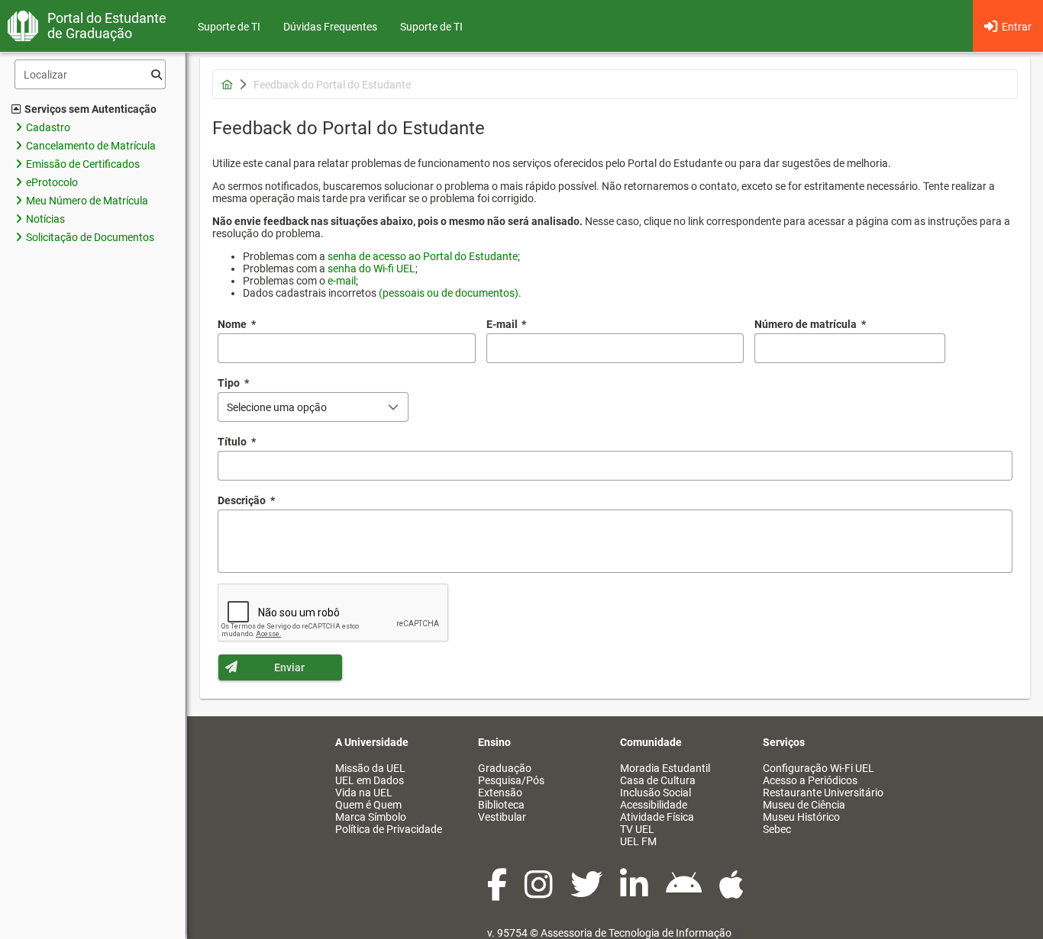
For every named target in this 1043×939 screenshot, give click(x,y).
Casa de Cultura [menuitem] (658, 780)
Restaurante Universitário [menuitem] (823, 792)
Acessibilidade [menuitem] (653, 805)
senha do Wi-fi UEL (371, 268)
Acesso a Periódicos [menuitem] (810, 780)
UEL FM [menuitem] (638, 841)
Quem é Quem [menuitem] (368, 805)
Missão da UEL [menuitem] (370, 768)
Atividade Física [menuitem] (657, 817)
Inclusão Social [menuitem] (655, 792)
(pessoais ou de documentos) (448, 293)
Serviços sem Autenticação (90, 109)
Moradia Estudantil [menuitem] (665, 768)
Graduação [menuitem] (504, 768)
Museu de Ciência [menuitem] (804, 805)
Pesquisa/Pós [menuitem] (511, 780)
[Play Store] (685, 892)
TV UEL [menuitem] (637, 829)
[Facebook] (498, 892)
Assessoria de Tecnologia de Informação (636, 933)
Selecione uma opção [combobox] (277, 407)
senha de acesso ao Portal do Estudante (423, 256)
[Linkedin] (635, 892)
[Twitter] (587, 892)
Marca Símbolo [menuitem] (370, 817)
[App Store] (731, 892)
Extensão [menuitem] (500, 792)
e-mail (342, 281)
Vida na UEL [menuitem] (363, 792)
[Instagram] (540, 892)
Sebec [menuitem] (777, 829)
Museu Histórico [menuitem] (801, 817)
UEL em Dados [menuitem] (369, 780)
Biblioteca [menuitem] (501, 805)
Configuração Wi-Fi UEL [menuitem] (818, 768)
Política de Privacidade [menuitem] (388, 829)
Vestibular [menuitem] (502, 817)
